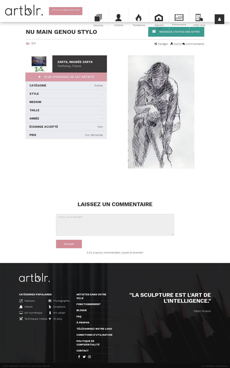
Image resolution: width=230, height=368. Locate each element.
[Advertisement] (66, 169)
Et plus (57, 318)
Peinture (29, 300)
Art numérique (33, 312)
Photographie (61, 300)
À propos (82, 322)
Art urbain (58, 312)
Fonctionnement (88, 304)
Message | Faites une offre (179, 31)
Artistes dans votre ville (91, 296)
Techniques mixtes (34, 318)
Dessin (28, 306)
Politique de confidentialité (88, 343)
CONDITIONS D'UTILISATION (94, 334)
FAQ (78, 316)
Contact (82, 350)
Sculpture (58, 306)
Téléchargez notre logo (94, 328)
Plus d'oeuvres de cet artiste (68, 77)
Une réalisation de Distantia (214, 366)
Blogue (81, 310)
